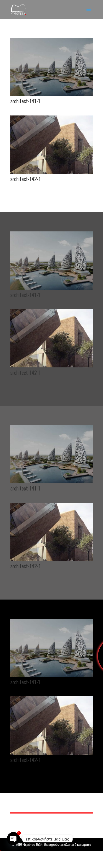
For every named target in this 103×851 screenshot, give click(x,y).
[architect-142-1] (51, 172)
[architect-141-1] (51, 94)
